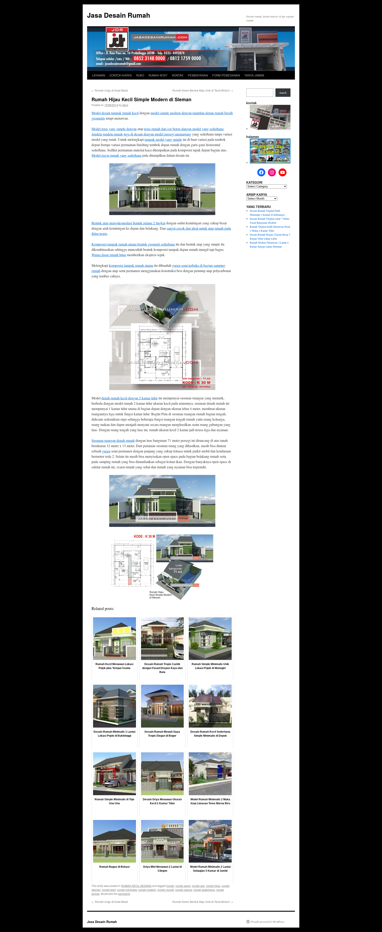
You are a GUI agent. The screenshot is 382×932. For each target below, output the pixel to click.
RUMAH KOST (158, 75)
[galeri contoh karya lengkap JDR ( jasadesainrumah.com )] (270, 162)
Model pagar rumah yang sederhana (116, 155)
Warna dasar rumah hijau (109, 254)
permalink (124, 894)
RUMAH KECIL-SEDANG (136, 886)
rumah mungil (165, 890)
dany (125, 105)
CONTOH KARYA (120, 75)
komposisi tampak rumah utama (131, 265)
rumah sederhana (204, 890)
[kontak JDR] (270, 128)
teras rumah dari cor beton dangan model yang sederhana (183, 128)
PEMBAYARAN (198, 75)
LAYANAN (98, 75)
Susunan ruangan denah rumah (113, 440)
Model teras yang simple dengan (114, 128)
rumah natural (183, 890)
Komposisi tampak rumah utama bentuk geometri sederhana (133, 244)
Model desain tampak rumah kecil (115, 113)
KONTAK (177, 75)
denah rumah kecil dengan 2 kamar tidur (129, 398)
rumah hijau (213, 886)
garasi (106, 451)
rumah (170, 886)
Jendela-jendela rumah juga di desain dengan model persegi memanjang (141, 134)
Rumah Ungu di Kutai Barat (110, 90)
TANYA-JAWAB (254, 75)
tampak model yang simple (163, 139)
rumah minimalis (127, 890)
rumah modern (147, 890)
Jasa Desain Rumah (118, 15)
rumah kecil (109, 890)
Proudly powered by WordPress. (268, 921)
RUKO (140, 75)
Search (282, 92)
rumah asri (198, 886)
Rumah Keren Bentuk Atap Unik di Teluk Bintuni (202, 90)
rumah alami (183, 886)
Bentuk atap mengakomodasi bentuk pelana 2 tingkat (128, 223)
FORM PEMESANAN (226, 75)
